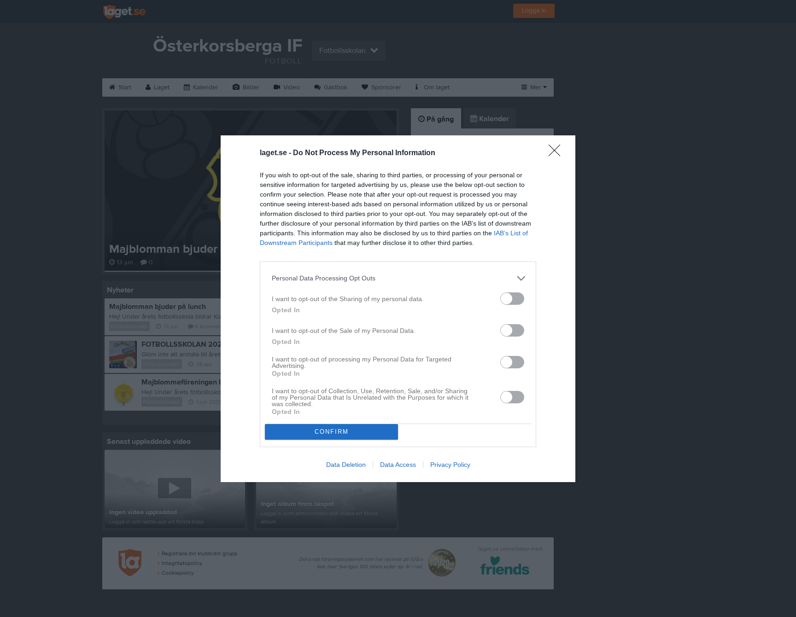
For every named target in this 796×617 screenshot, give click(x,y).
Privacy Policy (450, 464)
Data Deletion (346, 464)
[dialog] (398, 308)
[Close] (557, 153)
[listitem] (398, 278)
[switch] (512, 298)
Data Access (398, 464)
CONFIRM (332, 431)
